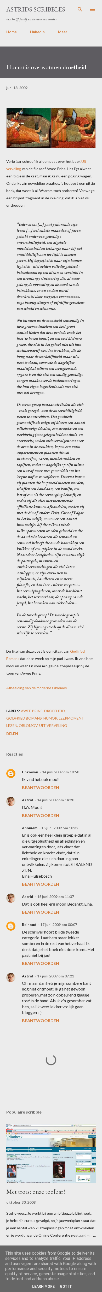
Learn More (43, 1286)
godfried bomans (24, 718)
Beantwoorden (40, 787)
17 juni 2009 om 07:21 (55, 976)
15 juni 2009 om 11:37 (55, 896)
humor (50, 718)
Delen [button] (12, 733)
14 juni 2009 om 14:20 (55, 800)
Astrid (27, 800)
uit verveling (53, 725)
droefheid (54, 711)
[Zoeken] (80, 9)
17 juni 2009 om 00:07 (58, 924)
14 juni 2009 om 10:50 (60, 772)
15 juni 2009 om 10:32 (59, 828)
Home (11, 32)
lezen (11, 725)
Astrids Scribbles (35, 9)
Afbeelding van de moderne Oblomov (36, 688)
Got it (66, 1286)
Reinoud (29, 924)
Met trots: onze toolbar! (35, 1191)
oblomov (28, 725)
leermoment (71, 718)
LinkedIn (37, 32)
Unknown (30, 772)
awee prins (32, 711)
